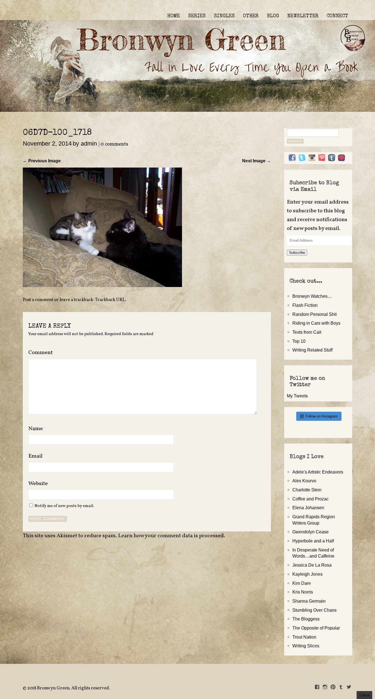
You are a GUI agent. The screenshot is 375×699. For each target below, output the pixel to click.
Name (37, 429)
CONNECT (337, 16)
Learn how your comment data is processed (171, 536)
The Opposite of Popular (316, 627)
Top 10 (299, 341)
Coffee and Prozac (310, 498)
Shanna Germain (309, 600)
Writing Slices (305, 645)
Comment (40, 353)
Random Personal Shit (314, 314)
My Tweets (297, 395)
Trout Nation (304, 636)
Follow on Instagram (322, 416)
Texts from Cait (306, 332)
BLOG (273, 16)
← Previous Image (42, 160)
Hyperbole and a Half (313, 540)
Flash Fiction (305, 305)
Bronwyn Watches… (312, 296)
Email (37, 456)
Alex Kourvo (304, 480)
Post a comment (38, 300)
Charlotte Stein (306, 489)
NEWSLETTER (302, 16)
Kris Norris (302, 591)
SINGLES (224, 16)
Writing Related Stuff (312, 349)
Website (38, 484)
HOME (173, 16)
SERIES (197, 16)
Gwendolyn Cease (310, 531)
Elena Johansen (308, 507)
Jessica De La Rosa (312, 564)
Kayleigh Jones (307, 574)
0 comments (114, 144)
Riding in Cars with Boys (316, 323)
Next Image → (256, 160)
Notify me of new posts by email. (64, 506)
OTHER (251, 16)
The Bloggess (306, 618)
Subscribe (297, 252)
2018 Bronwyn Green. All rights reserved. (68, 688)
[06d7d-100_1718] (102, 285)
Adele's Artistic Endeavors (317, 471)
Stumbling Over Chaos (314, 610)
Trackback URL (110, 300)
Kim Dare (301, 583)
